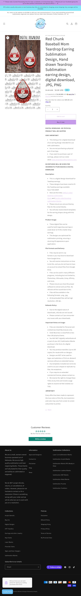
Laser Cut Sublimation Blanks (62, 455)
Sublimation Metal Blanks (61, 479)
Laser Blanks (9, 542)
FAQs (30, 468)
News (30, 472)
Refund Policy (45, 520)
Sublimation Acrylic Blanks (61, 459)
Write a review (40, 439)
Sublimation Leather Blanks (62, 470)
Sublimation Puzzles (59, 484)
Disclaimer (32, 463)
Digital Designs (9, 524)
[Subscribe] (38, 567)
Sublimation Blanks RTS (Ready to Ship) (63, 465)
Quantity (47, 105)
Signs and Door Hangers (12, 551)
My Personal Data (46, 538)
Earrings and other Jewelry (13, 533)
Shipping (47, 96)
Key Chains (8, 538)
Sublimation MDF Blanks (60, 475)
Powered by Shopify (32, 591)
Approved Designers (35, 455)
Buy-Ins (7, 520)
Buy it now (61, 122)
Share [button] (49, 410)
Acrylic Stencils (10, 515)
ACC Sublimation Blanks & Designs (18, 591)
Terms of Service (46, 533)
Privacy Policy (45, 529)
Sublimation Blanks (11, 555)
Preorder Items (10, 546)
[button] (4, 24)
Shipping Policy (46, 524)
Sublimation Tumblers (60, 488)
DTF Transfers (9, 529)
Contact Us (32, 459)
